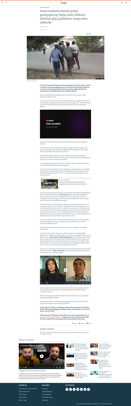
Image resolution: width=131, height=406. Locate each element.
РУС (122, 2)
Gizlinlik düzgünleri (47, 391)
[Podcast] (88, 389)
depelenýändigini (48, 297)
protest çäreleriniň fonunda (69, 290)
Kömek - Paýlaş (23, 397)
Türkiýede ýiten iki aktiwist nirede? (31, 346)
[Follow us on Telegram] (81, 389)
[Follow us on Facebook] (67, 389)
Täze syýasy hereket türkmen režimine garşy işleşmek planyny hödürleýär (63, 258)
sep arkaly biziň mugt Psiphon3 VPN (52, 317)
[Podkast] (126, 3)
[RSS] (84, 389)
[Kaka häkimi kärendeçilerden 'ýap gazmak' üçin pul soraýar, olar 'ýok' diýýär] (70, 374)
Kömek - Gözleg (23, 400)
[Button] (88, 34)
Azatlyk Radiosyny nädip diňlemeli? (28, 388)
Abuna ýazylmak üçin (24, 391)
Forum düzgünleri (46, 394)
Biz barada (45, 388)
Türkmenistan (44, 7)
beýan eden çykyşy (83, 157)
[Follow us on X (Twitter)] (74, 389)
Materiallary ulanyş (47, 397)
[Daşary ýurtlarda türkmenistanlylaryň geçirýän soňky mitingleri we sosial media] (49, 184)
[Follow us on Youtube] (77, 389)
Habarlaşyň (45, 400)
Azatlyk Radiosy (44, 26)
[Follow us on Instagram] (70, 389)
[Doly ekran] (89, 282)
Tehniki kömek (23, 394)
